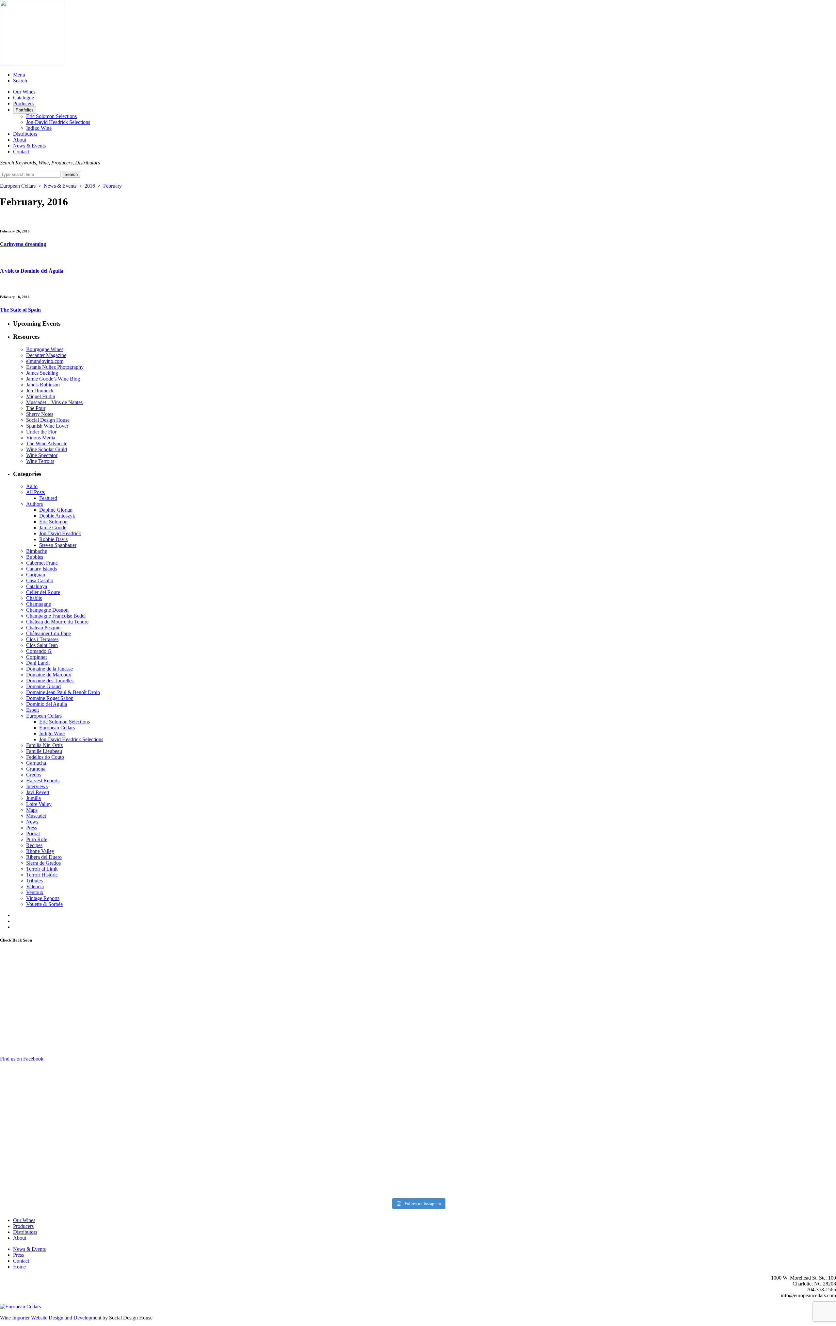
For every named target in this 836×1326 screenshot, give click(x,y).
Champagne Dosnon (47, 610)
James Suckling (42, 373)
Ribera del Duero (44, 857)
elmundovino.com (44, 361)
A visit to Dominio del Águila (31, 271)
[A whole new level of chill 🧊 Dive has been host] (313, 1075)
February (112, 186)
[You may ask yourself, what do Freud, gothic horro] (103, 1154)
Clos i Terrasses (42, 639)
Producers (23, 103)
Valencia (35, 886)
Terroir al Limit (41, 869)
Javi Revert (37, 792)
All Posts (35, 492)
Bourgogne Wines (44, 349)
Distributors (25, 134)
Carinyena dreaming (23, 244)
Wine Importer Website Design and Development (50, 1317)
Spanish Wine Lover (47, 426)
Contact (21, 151)
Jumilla (33, 798)
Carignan (35, 574)
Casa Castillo (39, 580)
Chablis (34, 598)
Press (31, 827)
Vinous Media (40, 437)
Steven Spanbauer (57, 545)
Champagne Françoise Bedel (56, 616)
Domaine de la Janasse (49, 669)
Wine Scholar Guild (46, 449)
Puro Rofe (36, 839)
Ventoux (34, 892)
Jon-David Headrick (60, 533)
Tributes (34, 880)
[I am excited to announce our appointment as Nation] (103, 1098)
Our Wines (24, 91)
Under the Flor (41, 431)
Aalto (32, 486)
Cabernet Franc (42, 563)
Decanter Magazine (46, 355)
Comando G (39, 651)
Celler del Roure (43, 592)
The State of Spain (20, 310)
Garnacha (36, 763)
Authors (34, 504)
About (19, 140)
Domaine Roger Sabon (49, 698)
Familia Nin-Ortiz (44, 745)
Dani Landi (38, 663)
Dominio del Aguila (46, 704)
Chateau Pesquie (43, 627)
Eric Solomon (53, 521)
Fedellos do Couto (45, 757)
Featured (48, 498)
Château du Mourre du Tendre (57, 621)
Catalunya (36, 586)
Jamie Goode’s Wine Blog (53, 379)
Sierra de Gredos (43, 863)
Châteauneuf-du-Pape (48, 633)
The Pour (35, 408)
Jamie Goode (52, 527)
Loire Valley (39, 804)
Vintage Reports (42, 898)
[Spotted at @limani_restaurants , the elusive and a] (523, 1140)
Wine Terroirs (40, 461)
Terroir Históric (42, 874)
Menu (19, 74)
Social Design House (48, 420)
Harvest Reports (42, 780)
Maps (32, 810)
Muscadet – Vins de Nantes (54, 402)
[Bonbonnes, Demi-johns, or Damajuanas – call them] (313, 1163)
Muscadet (36, 816)
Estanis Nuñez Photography (55, 367)
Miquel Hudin (40, 396)
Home (19, 1266)
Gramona (35, 769)
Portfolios (25, 110)
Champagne (38, 604)
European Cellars (18, 186)
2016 (90, 186)
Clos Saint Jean (42, 645)
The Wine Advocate (46, 443)
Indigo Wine (39, 128)
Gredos (33, 774)
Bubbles (34, 557)
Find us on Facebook (21, 1059)
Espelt (32, 710)
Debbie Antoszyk (57, 515)
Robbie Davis (53, 539)
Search (20, 80)
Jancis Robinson (43, 384)
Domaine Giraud (43, 686)
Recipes (34, 845)
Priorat (33, 833)
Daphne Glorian (55, 510)
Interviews (37, 786)
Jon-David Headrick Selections (58, 122)
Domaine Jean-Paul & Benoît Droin (63, 692)
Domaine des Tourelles (49, 680)
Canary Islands (41, 568)
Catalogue (23, 97)
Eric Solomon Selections (51, 116)
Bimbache (36, 551)
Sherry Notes (39, 414)
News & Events (29, 145)
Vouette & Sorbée (44, 904)
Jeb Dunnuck (40, 390)
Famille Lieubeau (44, 751)
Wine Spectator (41, 455)
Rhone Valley (40, 851)
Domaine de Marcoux (48, 674)
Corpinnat (36, 657)
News (32, 821)
